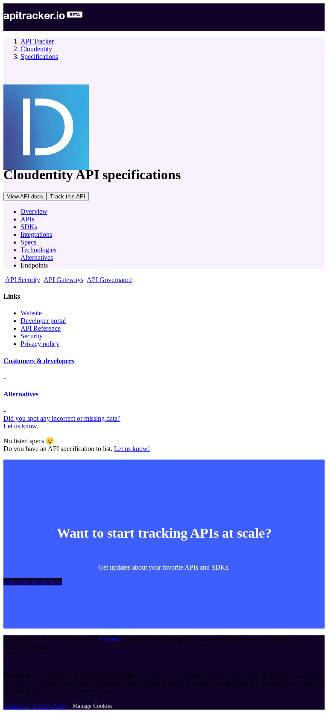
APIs (27, 219)
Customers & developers (38, 360)
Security (31, 336)
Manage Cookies (92, 706)
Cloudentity (36, 48)
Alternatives (36, 257)
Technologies (38, 249)
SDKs (28, 226)
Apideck (109, 639)
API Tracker (37, 41)
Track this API (67, 196)
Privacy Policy (50, 706)
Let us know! (132, 448)
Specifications (39, 56)
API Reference (40, 328)
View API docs (25, 196)
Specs (28, 242)
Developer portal (43, 320)
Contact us (16, 706)
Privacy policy (39, 343)
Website (31, 313)
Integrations (36, 234)
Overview (33, 211)
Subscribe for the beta (32, 581)
